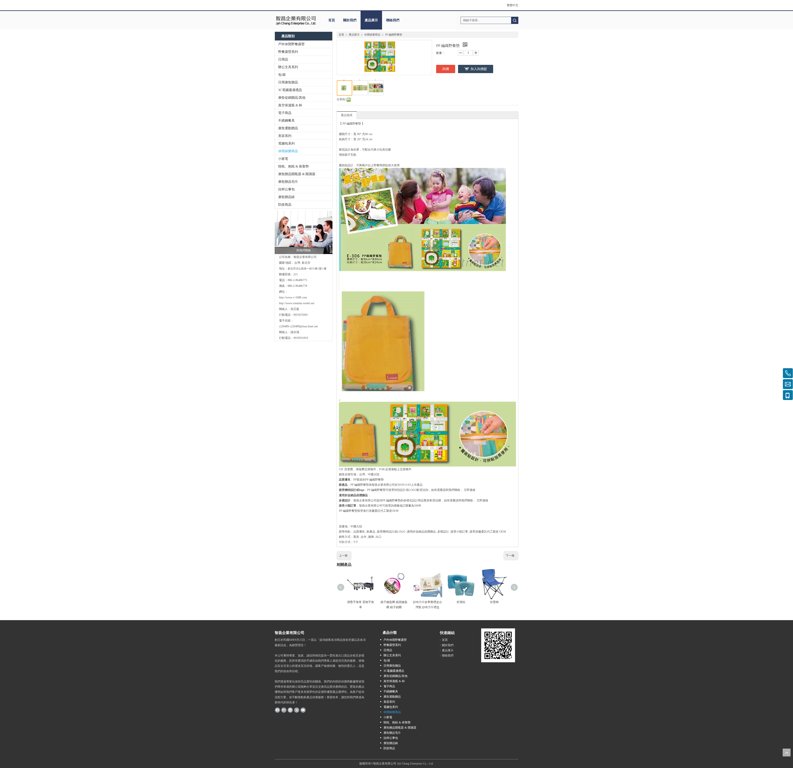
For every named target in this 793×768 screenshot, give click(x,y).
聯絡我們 (392, 20)
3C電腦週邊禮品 (290, 90)
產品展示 (371, 20)
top (787, 752)
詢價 (445, 69)
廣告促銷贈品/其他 (291, 97)
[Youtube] (303, 710)
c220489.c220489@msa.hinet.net (298, 326)
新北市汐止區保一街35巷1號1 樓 (307, 268)
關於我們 (349, 20)
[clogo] (296, 20)
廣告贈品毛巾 (288, 181)
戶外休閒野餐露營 (291, 44)
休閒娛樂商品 (288, 151)
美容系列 (284, 136)
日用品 (283, 59)
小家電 (283, 158)
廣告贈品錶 (286, 197)
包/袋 (282, 74)
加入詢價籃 (478, 69)
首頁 (331, 20)
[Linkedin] (290, 710)
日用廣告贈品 (288, 82)
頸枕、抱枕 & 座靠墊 (293, 166)
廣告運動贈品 (288, 128)
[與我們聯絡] (303, 232)
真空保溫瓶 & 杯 (290, 105)
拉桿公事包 (286, 189)
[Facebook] (277, 710)
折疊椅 (494, 602)
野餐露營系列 (288, 51)
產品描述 (347, 115)
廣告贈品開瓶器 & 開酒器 (296, 174)
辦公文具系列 (288, 67)
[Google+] (283, 710)
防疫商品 (284, 204)
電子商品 (284, 113)
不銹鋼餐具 (286, 120)
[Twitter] (296, 710)
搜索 (514, 20)
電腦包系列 (286, 143)
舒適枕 (461, 602)
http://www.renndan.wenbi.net (296, 303)
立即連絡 (469, 489)
